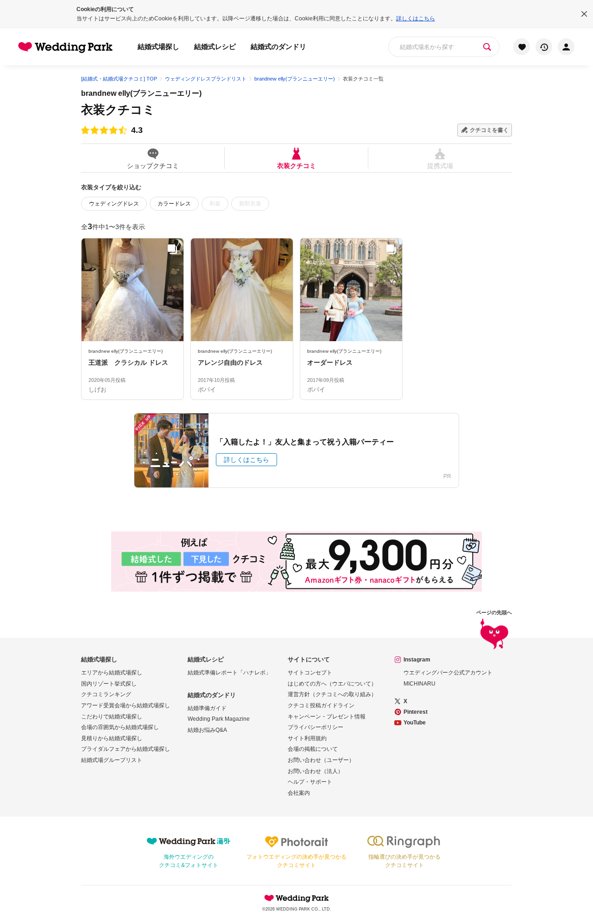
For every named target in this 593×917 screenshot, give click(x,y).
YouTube (415, 722)
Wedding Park (296, 898)
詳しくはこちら (415, 18)
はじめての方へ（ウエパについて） (332, 683)
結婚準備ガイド (207, 708)
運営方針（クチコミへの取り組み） (332, 694)
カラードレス (174, 203)
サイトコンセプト (310, 672)
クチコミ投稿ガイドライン (321, 705)
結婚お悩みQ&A (207, 730)
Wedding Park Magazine (219, 719)
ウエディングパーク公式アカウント (448, 672)
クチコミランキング (106, 694)
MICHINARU (419, 683)
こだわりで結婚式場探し (111, 716)
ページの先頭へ (494, 612)
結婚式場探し (158, 46)
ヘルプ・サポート (310, 782)
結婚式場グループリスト (111, 760)
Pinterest (416, 712)
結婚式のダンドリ (278, 46)
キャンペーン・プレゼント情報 (327, 716)
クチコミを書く (489, 130)
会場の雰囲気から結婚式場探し (120, 727)
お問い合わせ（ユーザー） (321, 760)
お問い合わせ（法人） (315, 771)
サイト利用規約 (307, 738)
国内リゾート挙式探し (109, 683)
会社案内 (299, 793)
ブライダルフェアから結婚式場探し (125, 749)
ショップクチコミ (153, 165)
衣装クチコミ (296, 165)
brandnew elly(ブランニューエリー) (141, 93)
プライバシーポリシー (315, 727)
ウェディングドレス (114, 203)
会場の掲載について (313, 749)
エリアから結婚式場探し (111, 672)
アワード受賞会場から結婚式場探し (125, 705)
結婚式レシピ (215, 46)
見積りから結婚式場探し (111, 738)
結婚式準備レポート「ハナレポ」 (229, 672)
